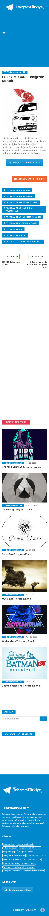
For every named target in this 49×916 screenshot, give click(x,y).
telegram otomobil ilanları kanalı (24, 241)
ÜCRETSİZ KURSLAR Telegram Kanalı (21, 467)
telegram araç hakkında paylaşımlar (19, 209)
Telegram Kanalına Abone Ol (26, 162)
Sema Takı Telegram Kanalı (17, 554)
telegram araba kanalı (18, 190)
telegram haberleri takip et (14, 859)
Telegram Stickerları (11, 871)
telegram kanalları (16, 235)
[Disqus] (24, 311)
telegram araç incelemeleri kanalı (24, 217)
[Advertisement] (24, 38)
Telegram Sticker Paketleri (33, 871)
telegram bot (8, 844)
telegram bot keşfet (25, 844)
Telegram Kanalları (14, 72)
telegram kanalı (14, 229)
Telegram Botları (10, 848)
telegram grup (9, 852)
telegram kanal (34, 859)
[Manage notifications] (42, 910)
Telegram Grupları (25, 852)
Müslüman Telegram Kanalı (17, 598)
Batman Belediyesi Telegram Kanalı (21, 685)
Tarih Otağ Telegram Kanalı (17, 509)
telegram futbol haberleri (30, 848)
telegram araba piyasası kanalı (22, 202)
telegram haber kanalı (36, 855)
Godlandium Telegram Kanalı (18, 641)
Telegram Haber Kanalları (14, 855)
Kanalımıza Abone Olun (20, 890)
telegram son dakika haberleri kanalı (18, 867)
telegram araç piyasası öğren (21, 223)
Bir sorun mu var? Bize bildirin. (29, 179)
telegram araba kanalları (19, 196)
